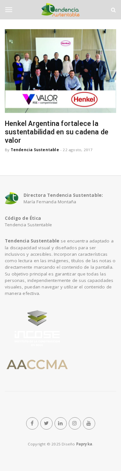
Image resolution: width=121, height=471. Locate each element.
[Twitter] (46, 423)
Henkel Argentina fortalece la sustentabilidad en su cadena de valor (56, 131)
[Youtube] (89, 423)
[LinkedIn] (61, 423)
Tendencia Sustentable (35, 149)
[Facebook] (32, 423)
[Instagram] (75, 423)
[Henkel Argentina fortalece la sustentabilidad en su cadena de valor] (60, 71)
